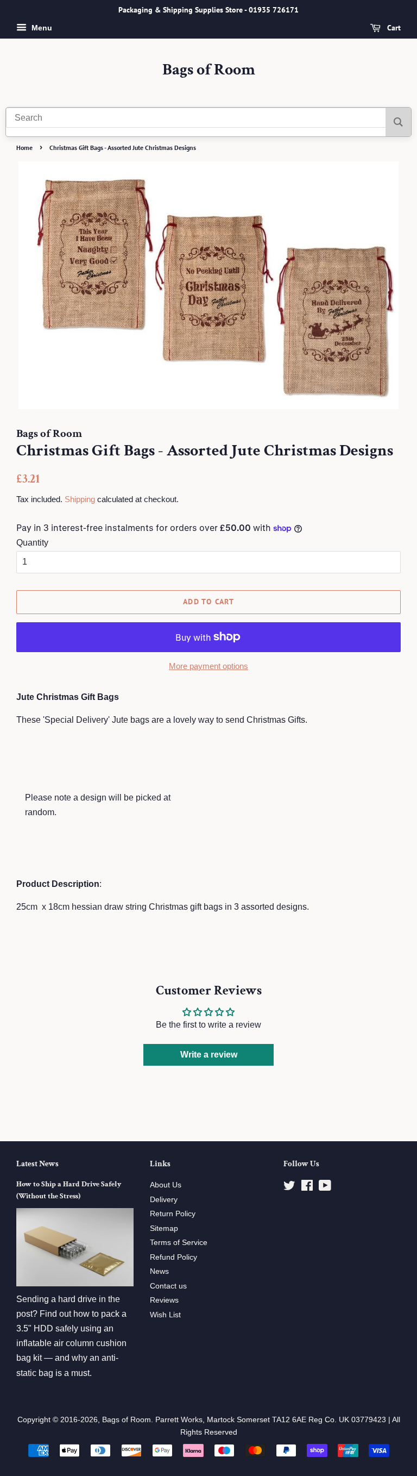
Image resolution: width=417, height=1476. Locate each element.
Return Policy (172, 1214)
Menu (40, 27)
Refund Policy (173, 1257)
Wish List (165, 1315)
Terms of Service (178, 1243)
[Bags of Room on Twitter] (289, 1188)
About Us (165, 1185)
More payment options (208, 666)
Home (24, 147)
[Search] (398, 122)
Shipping (80, 499)
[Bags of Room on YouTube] (325, 1188)
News (159, 1271)
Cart (393, 28)
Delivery (164, 1200)
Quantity (32, 542)
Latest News (37, 1164)
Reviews (164, 1300)
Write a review (208, 1054)
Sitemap (164, 1228)
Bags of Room (208, 70)
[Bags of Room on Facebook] (307, 1188)
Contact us (168, 1286)
